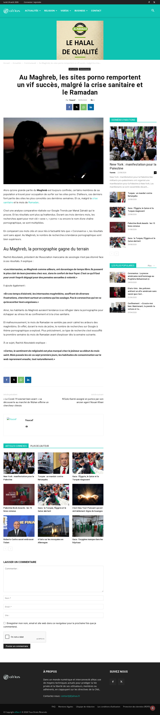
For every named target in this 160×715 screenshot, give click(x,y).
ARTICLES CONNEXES (16, 446)
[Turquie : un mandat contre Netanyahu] (53, 463)
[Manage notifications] (152, 708)
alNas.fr (17, 712)
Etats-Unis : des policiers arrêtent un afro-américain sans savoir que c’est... (142, 291)
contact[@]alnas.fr (70, 695)
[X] (154, 2)
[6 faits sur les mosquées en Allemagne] (53, 526)
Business (80, 10)
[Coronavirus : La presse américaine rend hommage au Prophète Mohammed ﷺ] (117, 277)
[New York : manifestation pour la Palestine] (19, 463)
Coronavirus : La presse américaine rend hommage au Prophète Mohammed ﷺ (141, 276)
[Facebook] (149, 2)
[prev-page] (5, 549)
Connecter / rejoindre (32, 2)
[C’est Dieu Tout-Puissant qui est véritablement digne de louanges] (87, 494)
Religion (49, 10)
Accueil (6, 63)
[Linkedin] (91, 107)
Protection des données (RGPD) (136, 706)
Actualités (31, 10)
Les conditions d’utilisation (109, 706)
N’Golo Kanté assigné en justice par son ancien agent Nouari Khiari (82, 401)
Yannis (112, 172)
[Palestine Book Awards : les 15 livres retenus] (19, 494)
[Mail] (27, 427)
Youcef (72, 100)
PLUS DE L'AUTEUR (39, 446)
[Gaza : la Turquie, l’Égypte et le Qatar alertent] (53, 494)
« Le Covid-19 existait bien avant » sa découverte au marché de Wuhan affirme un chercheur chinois (26, 402)
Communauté (30, 63)
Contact (96, 10)
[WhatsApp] (83, 107)
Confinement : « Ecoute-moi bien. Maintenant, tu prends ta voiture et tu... (141, 306)
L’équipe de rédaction (85, 706)
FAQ (53, 706)
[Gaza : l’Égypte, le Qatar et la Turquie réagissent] (87, 463)
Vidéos (65, 10)
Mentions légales (65, 706)
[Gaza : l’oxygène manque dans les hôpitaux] (87, 526)
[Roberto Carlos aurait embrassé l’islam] (19, 526)
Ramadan (33, 202)
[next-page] (10, 549)
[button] (153, 10)
